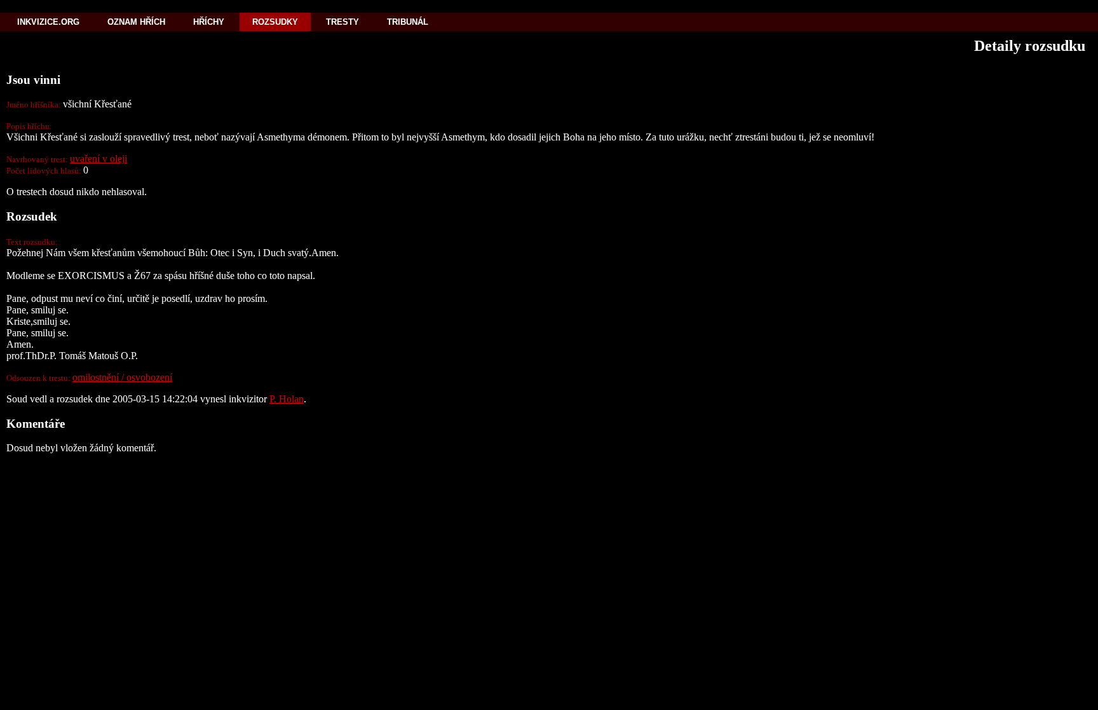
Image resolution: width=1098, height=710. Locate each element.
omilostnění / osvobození (122, 377)
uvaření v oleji (98, 158)
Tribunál (407, 22)
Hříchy (208, 22)
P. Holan (286, 398)
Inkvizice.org (48, 22)
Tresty (342, 22)
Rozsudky (275, 22)
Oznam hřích (136, 22)
